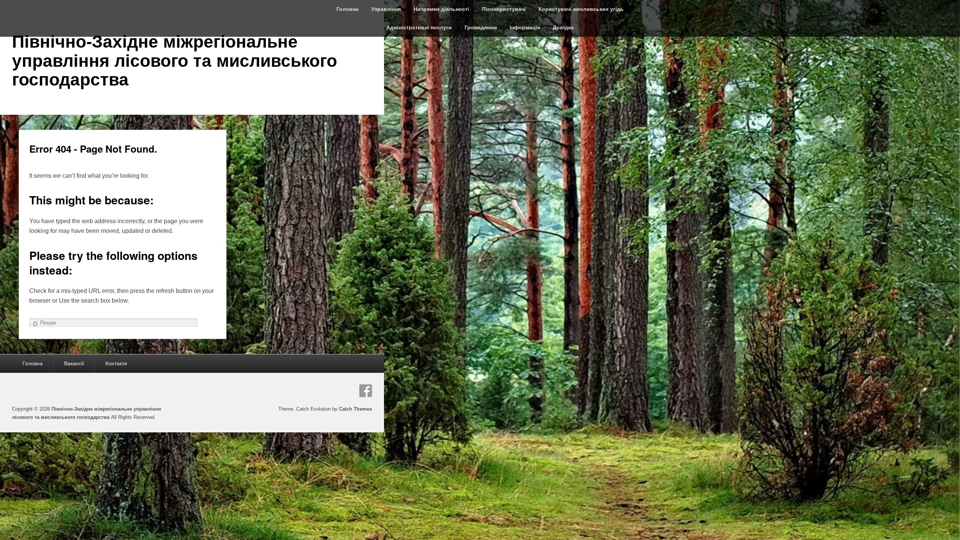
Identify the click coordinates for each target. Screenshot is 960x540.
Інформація (525, 27)
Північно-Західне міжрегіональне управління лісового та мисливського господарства (174, 60)
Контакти (116, 363)
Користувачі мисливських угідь (581, 9)
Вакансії (74, 363)
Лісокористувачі (504, 9)
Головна (347, 9)
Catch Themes (355, 409)
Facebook (365, 390)
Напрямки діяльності (441, 9)
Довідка (563, 27)
